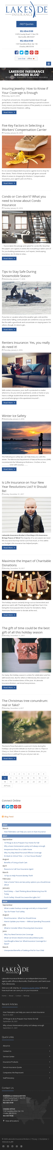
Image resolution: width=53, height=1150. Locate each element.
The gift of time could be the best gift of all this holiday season (26, 630)
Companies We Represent (13, 1072)
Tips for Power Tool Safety (14, 911)
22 (28, 782)
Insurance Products (10, 1062)
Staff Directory (8, 1078)
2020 (5, 901)
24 (39, 782)
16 (39, 778)
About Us (6, 1046)
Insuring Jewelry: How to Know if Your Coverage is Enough (25, 90)
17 (45, 778)
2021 (5, 836)
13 (22, 778)
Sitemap (26, 996)
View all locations (12, 1121)
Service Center (8, 1056)
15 (34, 778)
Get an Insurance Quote (12, 1067)
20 (16, 782)
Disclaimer (43, 1139)
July (4, 924)
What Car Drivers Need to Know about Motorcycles (23, 938)
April (5, 866)
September (7, 839)
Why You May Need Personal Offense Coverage (23, 852)
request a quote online (30, 988)
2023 (5, 825)
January (6, 888)
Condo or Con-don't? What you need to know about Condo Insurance (24, 200)
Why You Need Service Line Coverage (18, 934)
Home (4, 996)
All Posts (7, 786)
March (5, 828)
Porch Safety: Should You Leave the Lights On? (22, 897)
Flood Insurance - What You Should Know (20, 918)
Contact (18, 996)
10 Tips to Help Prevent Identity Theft (18, 875)
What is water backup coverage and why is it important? (25, 908)
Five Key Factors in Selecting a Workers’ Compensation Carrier (24, 127)
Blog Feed (8, 816)
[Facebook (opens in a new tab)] (16, 52)
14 (28, 778)
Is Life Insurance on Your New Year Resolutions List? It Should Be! (24, 486)
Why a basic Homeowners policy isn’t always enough (24, 846)
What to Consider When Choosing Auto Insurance (23, 928)
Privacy (34, 1139)
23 (34, 782)
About (11, 996)
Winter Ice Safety (14, 416)
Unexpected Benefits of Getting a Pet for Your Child (24, 950)
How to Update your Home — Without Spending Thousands (27, 921)
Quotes (26, 24)
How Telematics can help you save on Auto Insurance (25, 832)
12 (16, 778)
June (5, 931)
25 (45, 782)
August (6, 859)
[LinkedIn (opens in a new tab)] (26, 52)
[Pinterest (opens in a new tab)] (31, 52)
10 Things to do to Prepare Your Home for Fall (21, 843)
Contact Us (7, 1051)
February (7, 879)
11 (10, 778)
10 (5, 778)
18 (5, 782)
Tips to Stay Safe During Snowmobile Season (19, 273)
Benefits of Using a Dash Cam (15, 862)
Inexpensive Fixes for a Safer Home (18, 849)
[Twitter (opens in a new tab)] (21, 52)
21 (22, 782)
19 (10, 782)
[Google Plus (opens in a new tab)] (36, 52)
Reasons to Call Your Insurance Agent (18, 869)
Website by (7, 1142)
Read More (8, 112)
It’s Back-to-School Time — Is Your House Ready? (23, 856)
